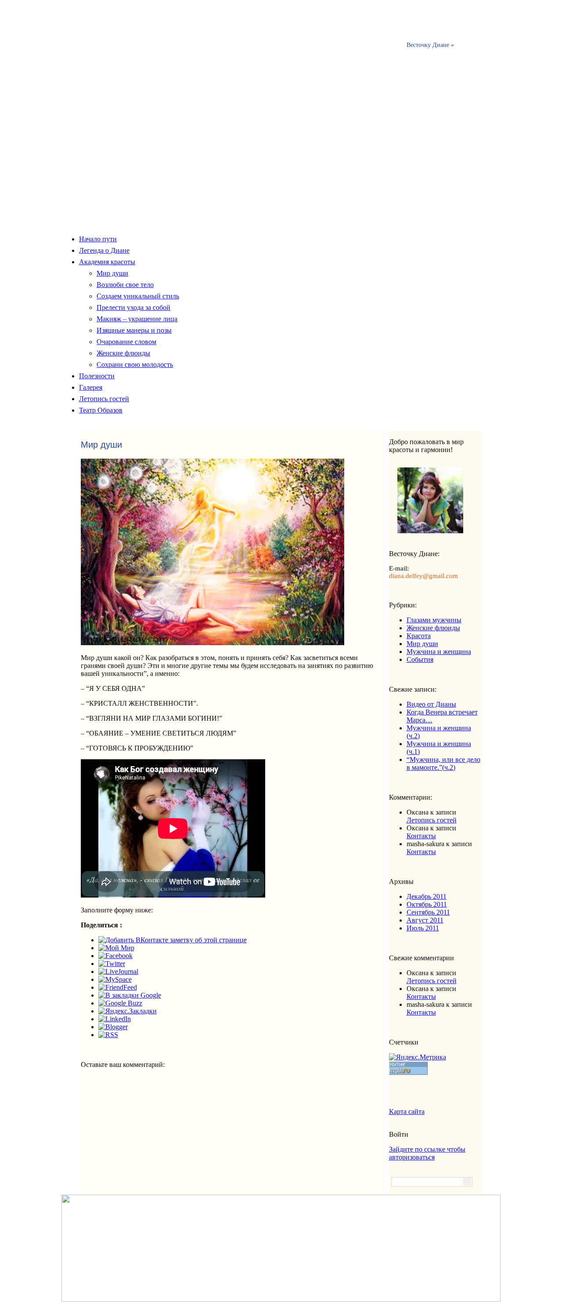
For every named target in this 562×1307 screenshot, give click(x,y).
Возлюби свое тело (125, 284)
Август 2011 (425, 920)
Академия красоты (107, 262)
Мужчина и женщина (439, 651)
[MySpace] (115, 979)
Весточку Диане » (430, 45)
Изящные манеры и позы (134, 330)
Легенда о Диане (104, 250)
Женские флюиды (123, 353)
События (420, 659)
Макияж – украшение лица (137, 319)
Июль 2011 (423, 928)
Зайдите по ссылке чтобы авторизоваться (427, 1153)
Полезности (97, 376)
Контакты (421, 836)
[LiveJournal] (118, 971)
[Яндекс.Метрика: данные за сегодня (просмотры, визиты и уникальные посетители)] (417, 1057)
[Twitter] (111, 963)
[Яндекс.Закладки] (127, 1011)
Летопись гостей (104, 398)
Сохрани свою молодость (135, 364)
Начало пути (98, 239)
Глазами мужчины (434, 620)
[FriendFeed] (117, 987)
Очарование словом (126, 341)
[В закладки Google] (129, 995)
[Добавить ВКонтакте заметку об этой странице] (172, 940)
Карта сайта (407, 1111)
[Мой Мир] (116, 948)
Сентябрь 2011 (428, 912)
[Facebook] (115, 955)
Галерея (90, 387)
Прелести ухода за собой (133, 307)
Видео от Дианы (431, 704)
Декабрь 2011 (427, 896)
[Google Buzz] (120, 1003)
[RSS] (108, 1034)
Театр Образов (100, 410)
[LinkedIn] (114, 1019)
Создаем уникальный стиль (138, 296)
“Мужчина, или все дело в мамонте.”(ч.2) (443, 763)
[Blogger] (113, 1027)
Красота (419, 635)
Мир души (112, 273)
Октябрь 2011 (427, 904)
